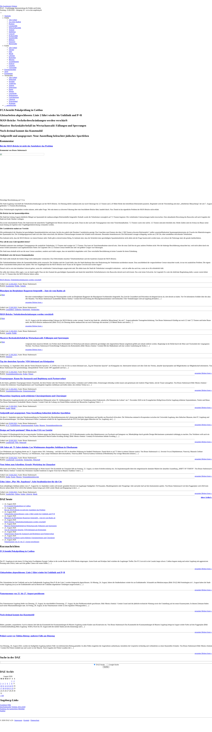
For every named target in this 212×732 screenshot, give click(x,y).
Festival (11, 64)
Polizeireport (13, 95)
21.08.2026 (13, 331)
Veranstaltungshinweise (14, 374)
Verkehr (11, 30)
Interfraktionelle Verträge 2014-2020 (12, 707)
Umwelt (11, 34)
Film (10, 52)
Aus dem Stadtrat (15, 22)
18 (3, 688)
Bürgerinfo (26, 309)
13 (8, 686)
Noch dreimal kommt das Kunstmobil (17, 615)
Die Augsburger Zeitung (8, 6)
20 (8, 688)
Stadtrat (2, 711)
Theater (11, 50)
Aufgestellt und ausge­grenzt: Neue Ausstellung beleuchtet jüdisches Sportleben (35, 413)
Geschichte (13, 93)
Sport (6, 71)
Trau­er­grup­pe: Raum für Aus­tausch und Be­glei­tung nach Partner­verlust (33, 378)
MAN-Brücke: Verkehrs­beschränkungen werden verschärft (20, 280)
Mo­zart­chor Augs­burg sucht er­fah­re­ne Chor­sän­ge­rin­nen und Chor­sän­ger (33, 396)
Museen (11, 60)
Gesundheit (10, 309)
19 (6, 688)
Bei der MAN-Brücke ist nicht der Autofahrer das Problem (26, 146)
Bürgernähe (13, 44)
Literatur (12, 56)
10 (1, 686)
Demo (11, 89)
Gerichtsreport (14, 97)
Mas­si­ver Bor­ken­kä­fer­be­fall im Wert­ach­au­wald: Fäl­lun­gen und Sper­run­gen (34, 338)
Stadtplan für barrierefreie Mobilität (12, 709)
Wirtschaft (12, 79)
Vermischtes (35, 309)
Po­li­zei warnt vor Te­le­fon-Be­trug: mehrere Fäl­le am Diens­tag (27, 636)
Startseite (7, 16)
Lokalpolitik (13, 26)
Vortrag (11, 85)
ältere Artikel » (206, 497)
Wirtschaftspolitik (15, 28)
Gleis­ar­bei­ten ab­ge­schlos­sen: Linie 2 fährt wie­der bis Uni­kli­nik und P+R (29, 514)
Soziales (12, 81)
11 (3, 686)
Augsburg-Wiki (5, 705)
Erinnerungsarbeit (29, 391)
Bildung (11, 40)
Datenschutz (35, 720)
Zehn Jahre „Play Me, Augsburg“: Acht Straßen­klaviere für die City (31, 481)
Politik (17, 286)
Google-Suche (114, 665)
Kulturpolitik (13, 36)
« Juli (2, 696)
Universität (12, 67)
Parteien (11, 24)
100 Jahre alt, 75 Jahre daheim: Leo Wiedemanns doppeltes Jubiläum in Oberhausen (38, 447)
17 (1, 688)
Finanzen (12, 42)
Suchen (106, 667)
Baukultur (12, 58)
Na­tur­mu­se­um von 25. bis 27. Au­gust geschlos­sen (21, 542)
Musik (11, 54)
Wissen (11, 91)
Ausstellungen (14, 62)
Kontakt (26, 720)
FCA (7, 425)
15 (12, 686)
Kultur (25, 374)
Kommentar (8, 73)
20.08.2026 (13, 423)
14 (10, 686)
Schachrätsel (13, 101)
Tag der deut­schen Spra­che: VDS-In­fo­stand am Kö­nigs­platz (27, 361)
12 (6, 686)
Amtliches (12, 83)
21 (10, 688)
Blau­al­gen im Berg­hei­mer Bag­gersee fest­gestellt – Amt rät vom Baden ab (32, 291)
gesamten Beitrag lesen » (34, 302)
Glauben (12, 66)
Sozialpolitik (13, 38)
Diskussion (13, 87)
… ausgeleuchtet (10, 105)
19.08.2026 (13, 475)
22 (12, 688)
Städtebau (12, 32)
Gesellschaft (10, 442)
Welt (16, 442)
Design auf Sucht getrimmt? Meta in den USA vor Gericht (26, 430)
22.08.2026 (13, 284)
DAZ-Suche (100, 665)
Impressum (18, 720)
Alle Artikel (13, 20)
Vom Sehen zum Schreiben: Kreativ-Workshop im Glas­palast (27, 464)
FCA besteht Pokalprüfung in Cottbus (17, 506)
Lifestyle (12, 99)
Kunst (13, 477)
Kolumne (12, 103)
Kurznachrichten (10, 69)
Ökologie (9, 357)
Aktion (17, 494)
